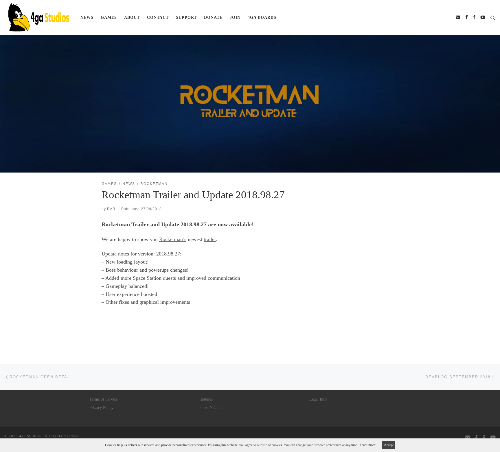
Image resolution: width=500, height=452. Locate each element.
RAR (111, 209)
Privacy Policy (101, 407)
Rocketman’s (172, 239)
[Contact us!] (458, 17)
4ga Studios (30, 436)
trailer (210, 239)
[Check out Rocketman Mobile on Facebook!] (474, 17)
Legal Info (318, 399)
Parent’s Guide (211, 407)
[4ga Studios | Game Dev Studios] (38, 16)
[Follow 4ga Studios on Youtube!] (482, 17)
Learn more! (368, 445)
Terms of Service (103, 399)
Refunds (206, 399)
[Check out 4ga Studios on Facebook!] (466, 17)
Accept (389, 445)
